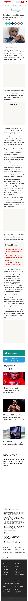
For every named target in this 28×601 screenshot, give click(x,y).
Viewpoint (17, 589)
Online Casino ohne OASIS (7, 550)
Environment (18, 564)
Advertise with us (20, 546)
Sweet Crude (18, 580)
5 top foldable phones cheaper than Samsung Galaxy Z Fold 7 (13, 442)
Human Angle (18, 572)
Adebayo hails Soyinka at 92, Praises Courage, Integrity (14, 250)
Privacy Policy (19, 548)
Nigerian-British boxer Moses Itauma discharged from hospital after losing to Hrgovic (13, 416)
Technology (17, 581)
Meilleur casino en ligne (19, 550)
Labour (5, 581)
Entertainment (18, 563)
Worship (17, 592)
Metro (4, 585)
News (8, 5)
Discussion (5, 572)
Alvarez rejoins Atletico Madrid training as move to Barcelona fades (12, 389)
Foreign (16, 568)
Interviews (5, 580)
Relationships (6, 589)
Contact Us (6, 548)
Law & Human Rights (8, 583)
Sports (4, 592)
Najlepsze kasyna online (8, 553)
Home (4, 5)
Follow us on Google (17, 8)
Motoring (5, 586)
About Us (5, 546)
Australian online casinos (20, 553)
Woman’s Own (18, 591)
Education (5, 574)
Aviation (5, 564)
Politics (21, 5)
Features (17, 566)
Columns (5, 568)
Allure (4, 563)
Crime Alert (5, 569)
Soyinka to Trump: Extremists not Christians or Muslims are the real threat (14, 255)
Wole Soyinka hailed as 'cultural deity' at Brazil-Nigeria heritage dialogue (13, 262)
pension (16, 575)
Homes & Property (19, 571)
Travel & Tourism (19, 586)
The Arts (17, 583)
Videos (16, 588)
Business (5, 566)
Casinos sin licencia (6, 556)
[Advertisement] (14, 76)
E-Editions (14, 5)
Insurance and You (19, 574)
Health (16, 569)
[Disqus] (14, 488)
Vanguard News (7, 2)
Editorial (5, 571)
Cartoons (17, 585)
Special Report (6, 591)
